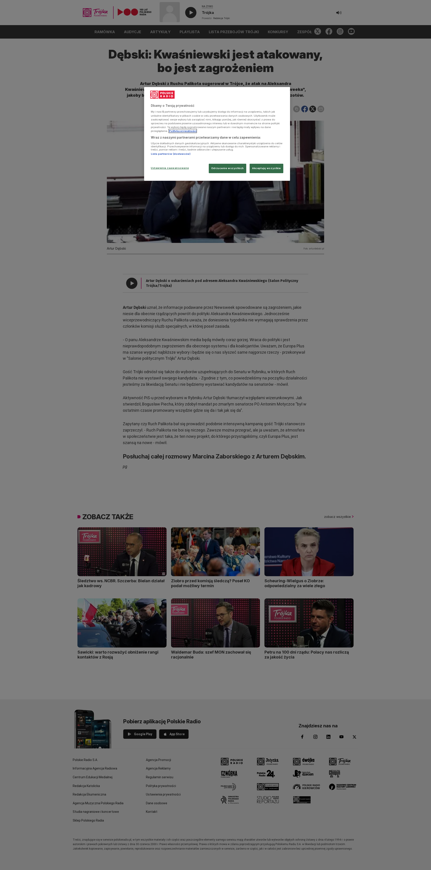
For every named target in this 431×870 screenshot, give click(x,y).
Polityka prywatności (182, 131)
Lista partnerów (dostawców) (171, 153)
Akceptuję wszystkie (266, 168)
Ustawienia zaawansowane (170, 168)
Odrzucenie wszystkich (227, 168)
